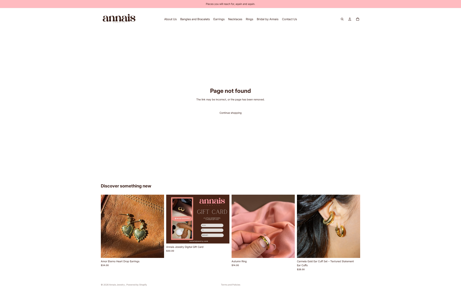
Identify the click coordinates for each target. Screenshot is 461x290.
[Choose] (224, 238)
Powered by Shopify (136, 284)
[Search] (342, 19)
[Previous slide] (106, 226)
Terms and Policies (230, 284)
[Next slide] (158, 226)
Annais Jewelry (117, 284)
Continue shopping (231, 112)
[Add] (158, 252)
